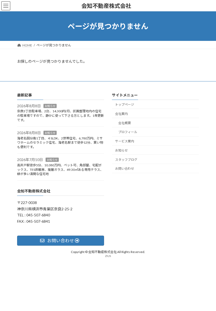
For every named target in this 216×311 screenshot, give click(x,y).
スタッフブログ (126, 160)
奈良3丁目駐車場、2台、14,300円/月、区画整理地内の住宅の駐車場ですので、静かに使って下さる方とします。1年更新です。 (60, 115)
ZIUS (108, 256)
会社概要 (124, 123)
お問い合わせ (124, 169)
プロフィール (127, 132)
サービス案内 (124, 141)
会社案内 (121, 114)
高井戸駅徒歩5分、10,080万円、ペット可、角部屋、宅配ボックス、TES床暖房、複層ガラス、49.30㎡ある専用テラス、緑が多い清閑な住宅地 (60, 169)
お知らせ (50, 106)
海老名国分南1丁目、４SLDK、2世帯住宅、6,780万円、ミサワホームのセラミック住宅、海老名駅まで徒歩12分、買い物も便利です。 (60, 142)
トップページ (124, 104)
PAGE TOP (206, 296)
